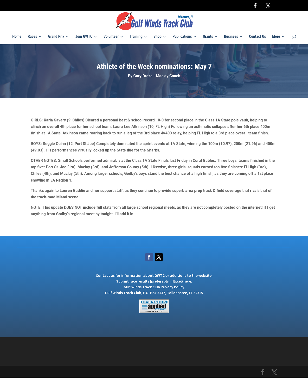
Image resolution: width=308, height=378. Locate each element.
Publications (182, 37)
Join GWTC (83, 37)
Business (231, 37)
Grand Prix (56, 37)
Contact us (105, 275)
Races (32, 37)
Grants (208, 37)
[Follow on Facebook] (149, 257)
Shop (157, 37)
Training (136, 37)
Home (16, 37)
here (187, 281)
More (276, 37)
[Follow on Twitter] (159, 257)
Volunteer (111, 37)
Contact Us (257, 37)
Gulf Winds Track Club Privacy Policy (154, 286)
